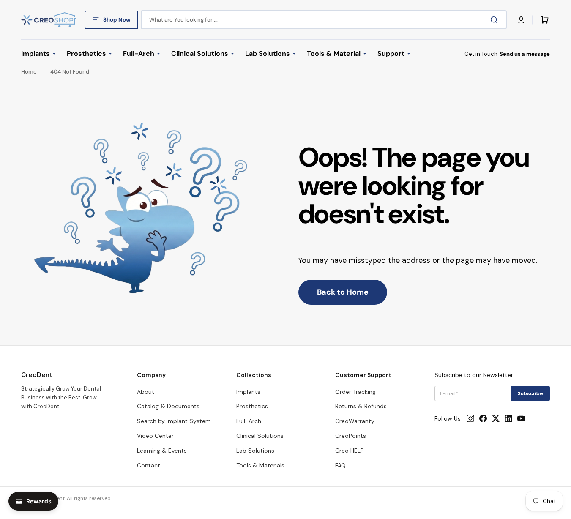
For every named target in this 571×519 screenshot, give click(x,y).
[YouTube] (521, 418)
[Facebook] (483, 418)
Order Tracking (355, 392)
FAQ (340, 465)
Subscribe (530, 393)
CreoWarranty (354, 421)
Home (29, 71)
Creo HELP (349, 450)
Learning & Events (162, 450)
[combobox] (324, 19)
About (145, 392)
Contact (148, 465)
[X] (496, 418)
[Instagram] (470, 418)
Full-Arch (248, 421)
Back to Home (343, 292)
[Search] (496, 20)
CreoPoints (350, 436)
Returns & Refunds (361, 406)
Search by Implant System (174, 421)
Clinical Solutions (260, 436)
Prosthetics (252, 406)
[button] (521, 20)
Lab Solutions (255, 450)
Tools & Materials (260, 465)
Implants (248, 392)
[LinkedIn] (508, 418)
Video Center (155, 436)
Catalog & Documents (168, 406)
